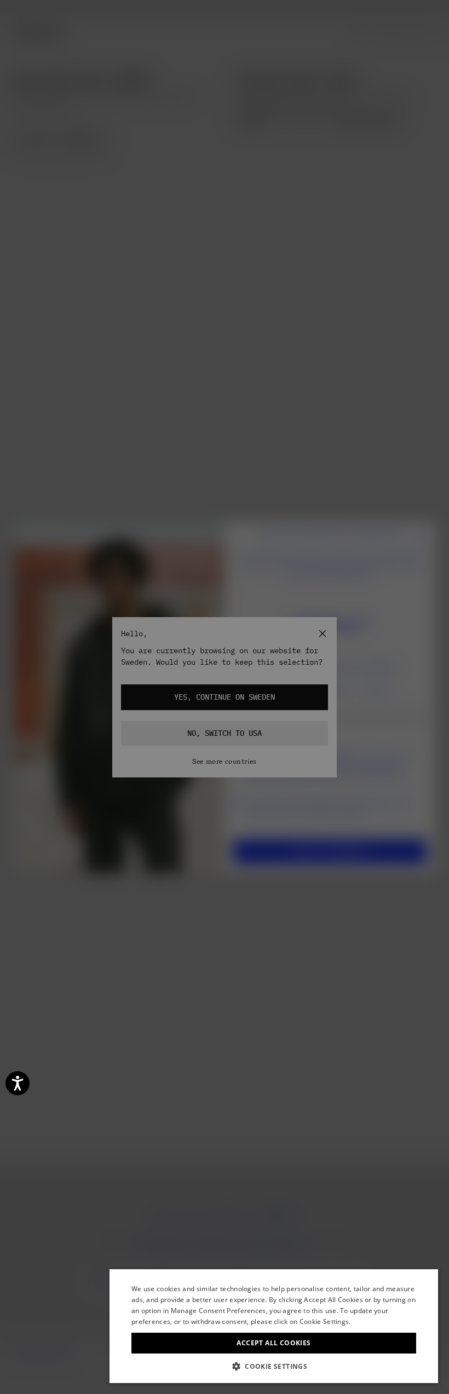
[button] (273, 1366)
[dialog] (274, 1326)
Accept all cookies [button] (273, 1342)
